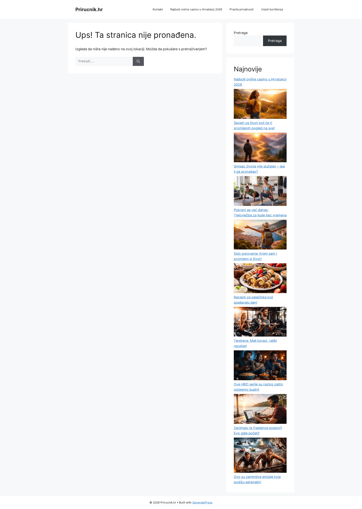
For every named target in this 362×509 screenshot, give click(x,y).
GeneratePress (202, 502)
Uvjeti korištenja (272, 9)
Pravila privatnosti (242, 9)
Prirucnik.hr (89, 9)
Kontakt (158, 9)
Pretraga (241, 33)
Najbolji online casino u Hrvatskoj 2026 (196, 9)
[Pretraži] (138, 61)
